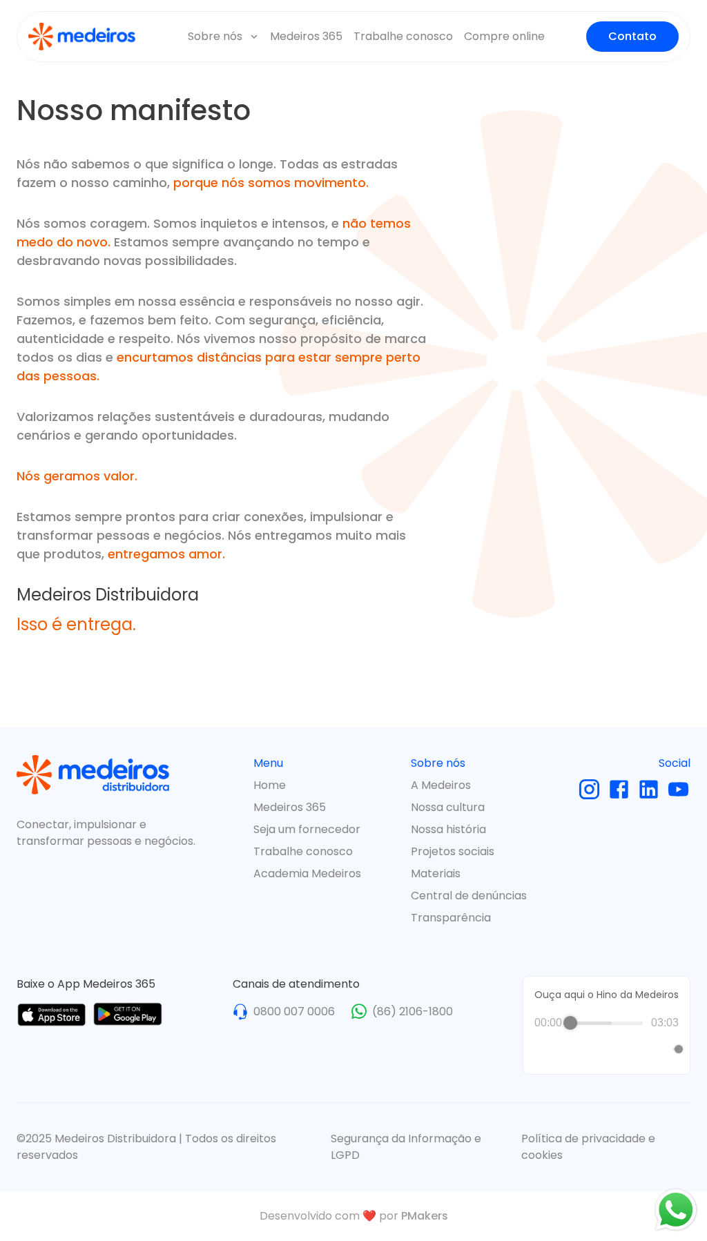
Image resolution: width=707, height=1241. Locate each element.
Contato (632, 36)
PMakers (424, 1216)
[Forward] (637, 1049)
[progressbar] (606, 1023)
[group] (606, 1039)
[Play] (607, 1049)
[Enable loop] (543, 1049)
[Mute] (660, 1049)
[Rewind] (577, 1049)
